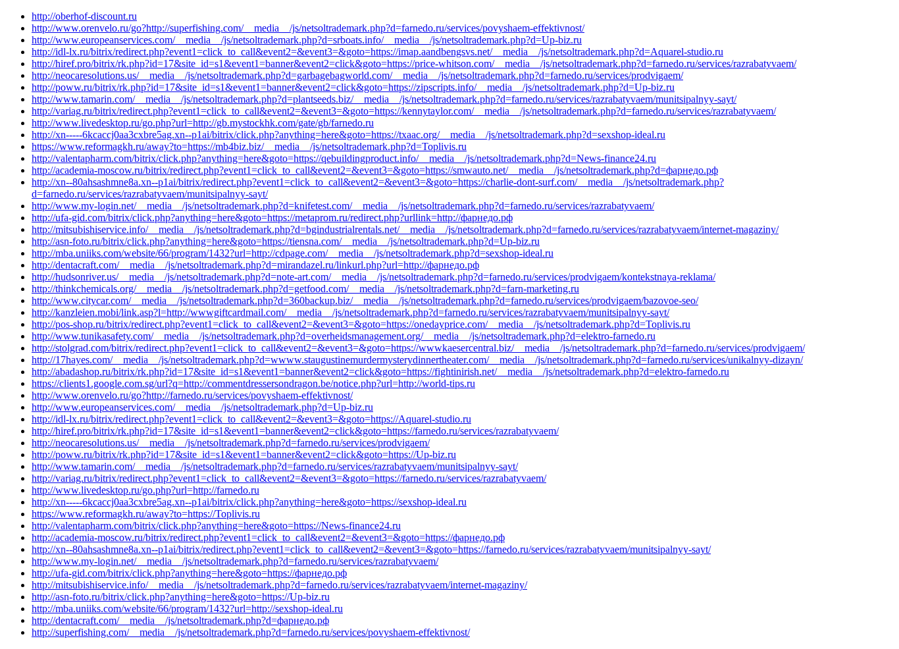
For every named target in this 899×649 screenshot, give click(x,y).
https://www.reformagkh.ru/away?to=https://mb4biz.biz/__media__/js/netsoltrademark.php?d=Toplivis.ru (249, 146)
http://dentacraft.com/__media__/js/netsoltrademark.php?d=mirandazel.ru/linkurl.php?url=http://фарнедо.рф (255, 265)
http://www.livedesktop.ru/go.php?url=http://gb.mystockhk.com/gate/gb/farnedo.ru (203, 122)
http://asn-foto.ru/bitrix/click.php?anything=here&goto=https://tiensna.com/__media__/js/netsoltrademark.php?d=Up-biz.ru (286, 241)
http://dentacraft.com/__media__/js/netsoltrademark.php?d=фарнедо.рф (180, 620)
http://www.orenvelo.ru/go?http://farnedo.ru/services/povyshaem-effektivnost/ (192, 395)
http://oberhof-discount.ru (84, 16)
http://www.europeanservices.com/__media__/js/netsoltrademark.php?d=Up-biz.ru (202, 407)
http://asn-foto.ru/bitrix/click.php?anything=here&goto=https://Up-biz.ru (181, 596)
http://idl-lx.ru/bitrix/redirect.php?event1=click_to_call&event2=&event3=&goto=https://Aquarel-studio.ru (251, 419)
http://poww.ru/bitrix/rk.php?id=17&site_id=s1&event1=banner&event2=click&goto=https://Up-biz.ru (244, 454)
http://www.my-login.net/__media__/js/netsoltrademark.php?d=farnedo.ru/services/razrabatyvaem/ (235, 561)
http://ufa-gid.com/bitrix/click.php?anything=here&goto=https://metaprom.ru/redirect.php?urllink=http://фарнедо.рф (272, 217)
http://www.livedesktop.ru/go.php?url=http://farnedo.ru (145, 490)
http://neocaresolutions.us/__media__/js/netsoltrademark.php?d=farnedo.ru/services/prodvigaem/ (231, 442)
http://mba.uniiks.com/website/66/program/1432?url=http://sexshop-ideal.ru (187, 608)
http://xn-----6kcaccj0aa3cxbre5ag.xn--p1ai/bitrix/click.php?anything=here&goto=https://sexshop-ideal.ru (249, 501)
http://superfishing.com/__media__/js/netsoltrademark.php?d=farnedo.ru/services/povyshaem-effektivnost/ (251, 632)
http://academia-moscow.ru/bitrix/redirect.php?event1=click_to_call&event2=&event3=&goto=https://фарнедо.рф (268, 537)
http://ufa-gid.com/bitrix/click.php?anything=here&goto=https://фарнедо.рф (189, 573)
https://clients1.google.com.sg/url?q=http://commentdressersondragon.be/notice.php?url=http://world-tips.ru (253, 383)
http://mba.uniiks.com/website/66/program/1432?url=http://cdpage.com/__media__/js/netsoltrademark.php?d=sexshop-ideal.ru (292, 253)
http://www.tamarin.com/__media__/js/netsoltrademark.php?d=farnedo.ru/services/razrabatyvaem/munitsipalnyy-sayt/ (275, 466)
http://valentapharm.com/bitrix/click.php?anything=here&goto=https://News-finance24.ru (216, 525)
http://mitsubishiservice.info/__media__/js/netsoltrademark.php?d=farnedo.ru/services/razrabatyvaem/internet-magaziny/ (279, 584)
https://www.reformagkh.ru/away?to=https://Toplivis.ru (146, 513)
